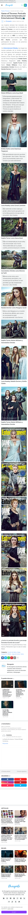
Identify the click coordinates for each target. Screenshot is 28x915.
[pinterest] (20, 782)
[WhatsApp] (8, 657)
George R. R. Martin (6, 654)
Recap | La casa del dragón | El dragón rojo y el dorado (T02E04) (20, 860)
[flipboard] (20, 779)
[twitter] (20, 785)
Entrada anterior (6, 771)
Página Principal (5, 11)
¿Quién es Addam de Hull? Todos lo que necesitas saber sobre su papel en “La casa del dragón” (6, 838)
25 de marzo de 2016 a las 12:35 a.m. (13, 736)
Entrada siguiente (21, 771)
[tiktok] (7, 785)
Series (22, 654)
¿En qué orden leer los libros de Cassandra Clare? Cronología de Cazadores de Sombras (7, 820)
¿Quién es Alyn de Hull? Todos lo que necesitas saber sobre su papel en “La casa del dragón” (21, 837)
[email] (7, 898)
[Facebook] (2, 657)
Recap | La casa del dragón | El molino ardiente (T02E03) (6, 875)
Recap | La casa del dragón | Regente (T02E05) (6, 860)
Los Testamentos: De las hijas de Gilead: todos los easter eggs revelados (20, 820)
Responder (5, 743)
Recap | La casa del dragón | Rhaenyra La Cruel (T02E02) (20, 875)
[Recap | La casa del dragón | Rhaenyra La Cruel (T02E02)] (21, 869)
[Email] (14, 657)
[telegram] (9, 901)
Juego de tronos (16, 654)
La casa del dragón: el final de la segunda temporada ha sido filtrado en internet (20, 693)
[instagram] (7, 782)
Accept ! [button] (14, 912)
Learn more (10, 908)
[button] (2, 5)
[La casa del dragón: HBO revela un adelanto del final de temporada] (7, 704)
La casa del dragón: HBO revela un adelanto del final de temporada (7, 712)
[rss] (24, 898)
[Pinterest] (11, 657)
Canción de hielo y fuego (17, 11)
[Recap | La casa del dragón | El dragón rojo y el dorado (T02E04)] (21, 854)
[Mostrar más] (17, 657)
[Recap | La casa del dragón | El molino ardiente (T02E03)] (7, 869)
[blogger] (3, 898)
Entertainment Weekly (11, 48)
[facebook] (7, 779)
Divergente (10, 664)
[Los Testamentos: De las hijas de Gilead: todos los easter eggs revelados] (21, 814)
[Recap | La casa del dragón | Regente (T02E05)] (7, 854)
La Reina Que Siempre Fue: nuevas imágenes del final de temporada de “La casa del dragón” (7, 693)
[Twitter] (5, 657)
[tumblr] (15, 901)
